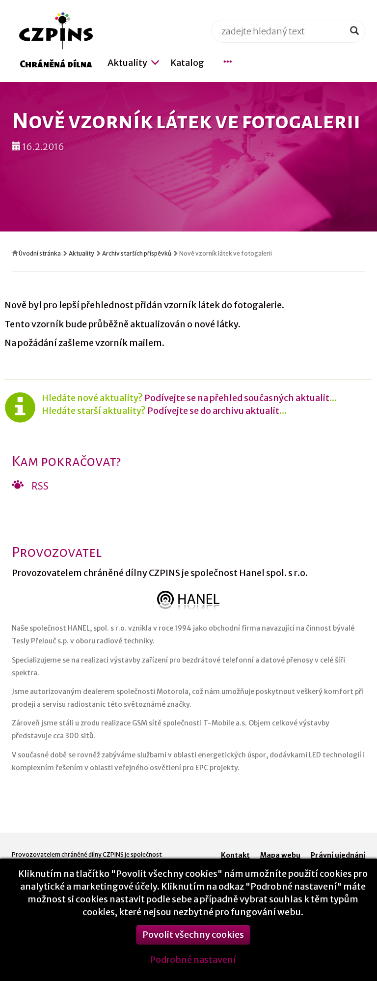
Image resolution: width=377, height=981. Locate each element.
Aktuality (81, 253)
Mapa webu (280, 855)
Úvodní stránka (40, 253)
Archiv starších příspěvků (136, 253)
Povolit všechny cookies (193, 934)
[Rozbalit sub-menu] (155, 62)
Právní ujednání (338, 855)
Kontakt (235, 855)
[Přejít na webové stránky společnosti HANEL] (188, 600)
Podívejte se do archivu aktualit (213, 410)
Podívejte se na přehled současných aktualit (236, 398)
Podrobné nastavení (193, 959)
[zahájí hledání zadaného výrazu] (354, 31)
